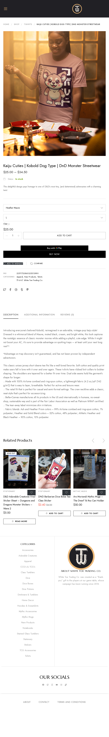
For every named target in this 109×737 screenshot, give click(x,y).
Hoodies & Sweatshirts (27, 606)
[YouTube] (57, 685)
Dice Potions (28, 589)
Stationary (9, 491)
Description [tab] (10, 314)
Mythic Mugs (80, 491)
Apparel (20, 276)
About (27, 702)
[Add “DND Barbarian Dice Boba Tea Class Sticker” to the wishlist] (66, 492)
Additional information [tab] (39, 314)
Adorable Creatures (28, 556)
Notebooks (28, 628)
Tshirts (28, 24)
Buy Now (54, 254)
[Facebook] (43, 685)
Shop (16, 24)
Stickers (28, 645)
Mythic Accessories (28, 611)
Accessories (28, 550)
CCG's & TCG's (27, 567)
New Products (30, 276)
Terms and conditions (71, 702)
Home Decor (28, 600)
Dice (28, 578)
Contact (44, 702)
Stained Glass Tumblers (28, 634)
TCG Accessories (28, 650)
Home (6, 24)
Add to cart (64, 235)
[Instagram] (61, 685)
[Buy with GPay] (54, 248)
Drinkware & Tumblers (28, 595)
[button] (36, 263)
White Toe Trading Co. (33, 280)
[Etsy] (52, 685)
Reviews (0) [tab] (67, 314)
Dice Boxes (27, 584)
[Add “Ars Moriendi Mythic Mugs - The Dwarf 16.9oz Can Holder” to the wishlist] (101, 492)
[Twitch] (48, 685)
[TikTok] (66, 685)
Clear (5, 223)
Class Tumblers (28, 572)
